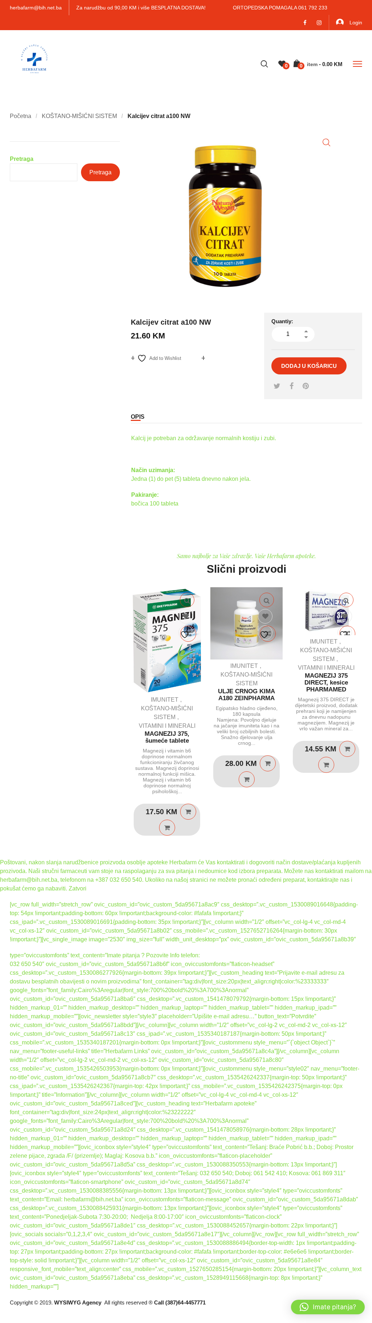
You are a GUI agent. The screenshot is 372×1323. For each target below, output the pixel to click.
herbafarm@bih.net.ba (36, 8)
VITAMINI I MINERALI (167, 726)
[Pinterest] (306, 386)
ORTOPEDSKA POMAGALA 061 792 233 (280, 8)
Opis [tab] (138, 417)
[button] (326, 142)
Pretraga (21, 159)
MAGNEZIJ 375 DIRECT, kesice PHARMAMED (326, 682)
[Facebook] (292, 386)
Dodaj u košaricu (309, 366)
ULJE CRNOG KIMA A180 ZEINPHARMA (246, 695)
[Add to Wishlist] (185, 616)
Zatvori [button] (77, 888)
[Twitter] (277, 386)
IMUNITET (164, 700)
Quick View (187, 600)
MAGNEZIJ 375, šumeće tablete (167, 737)
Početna (20, 116)
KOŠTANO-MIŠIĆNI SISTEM (79, 116)
